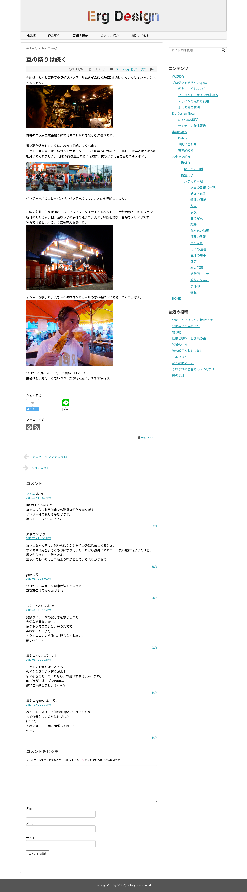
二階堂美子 (186, 175)
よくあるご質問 (189, 107)
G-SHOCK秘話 (188, 119)
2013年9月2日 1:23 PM (38, 659)
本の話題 (196, 267)
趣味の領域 (198, 199)
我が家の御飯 (199, 230)
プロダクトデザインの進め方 (198, 94)
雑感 (193, 224)
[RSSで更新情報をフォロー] (36, 427)
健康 (193, 261)
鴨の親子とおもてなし (187, 350)
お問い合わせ (140, 35)
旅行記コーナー (201, 273)
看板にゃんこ (199, 279)
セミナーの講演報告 (192, 125)
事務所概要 (80, 35)
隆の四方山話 (193, 168)
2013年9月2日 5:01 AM (38, 578)
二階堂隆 (184, 162)
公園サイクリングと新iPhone (192, 319)
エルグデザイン (119, 885)
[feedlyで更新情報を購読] (29, 427)
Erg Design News (184, 113)
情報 (193, 292)
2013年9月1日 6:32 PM (38, 497)
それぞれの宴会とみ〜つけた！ (193, 369)
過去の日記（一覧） (204, 187)
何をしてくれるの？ (192, 88)
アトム (30, 493)
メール (30, 823)
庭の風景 (196, 242)
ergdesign (148, 437)
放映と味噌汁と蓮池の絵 (189, 338)
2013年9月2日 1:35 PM (38, 704)
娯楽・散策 (139, 69)
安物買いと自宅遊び (186, 326)
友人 (193, 205)
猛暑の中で (179, 344)
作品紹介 (54, 35)
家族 (193, 212)
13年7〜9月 (121, 69)
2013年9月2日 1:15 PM (38, 610)
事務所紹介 (186, 150)
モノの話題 (198, 249)
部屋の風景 (198, 236)
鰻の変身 (178, 375)
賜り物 (176, 332)
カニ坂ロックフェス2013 (49, 456)
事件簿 (195, 286)
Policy (182, 138)
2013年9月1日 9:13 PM (38, 538)
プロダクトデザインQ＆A (189, 82)
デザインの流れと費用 (193, 101)
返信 (154, 526)
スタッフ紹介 (109, 35)
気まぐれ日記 (193, 181)
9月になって (40, 467)
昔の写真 (196, 218)
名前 (29, 808)
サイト (30, 838)
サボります (179, 356)
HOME (31, 35)
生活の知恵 (198, 255)
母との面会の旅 (183, 363)
